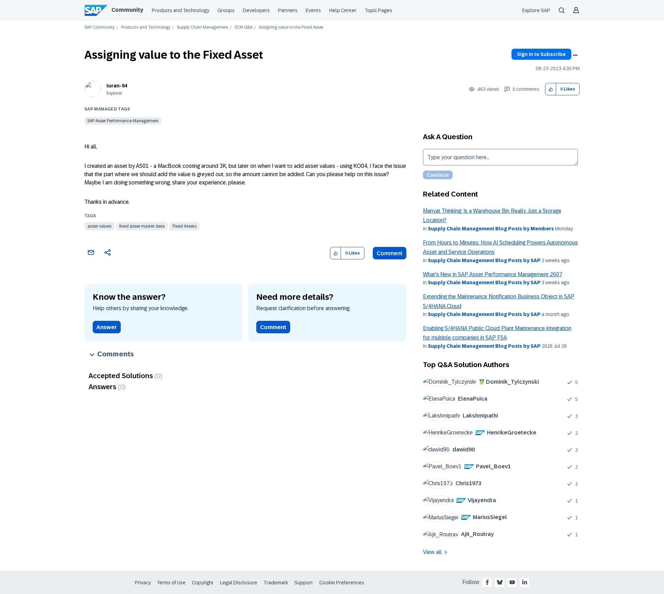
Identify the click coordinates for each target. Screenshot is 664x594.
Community (127, 10)
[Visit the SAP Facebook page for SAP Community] (487, 582)
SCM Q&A (243, 27)
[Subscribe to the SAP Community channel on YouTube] (512, 582)
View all (432, 552)
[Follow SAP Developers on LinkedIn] (524, 582)
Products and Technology (180, 10)
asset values (99, 226)
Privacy (143, 582)
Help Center (343, 10)
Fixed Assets (184, 226)
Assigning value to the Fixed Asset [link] (291, 27)
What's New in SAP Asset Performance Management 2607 (492, 274)
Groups (226, 10)
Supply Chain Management (202, 27)
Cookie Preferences (341, 582)
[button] (550, 89)
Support (303, 582)
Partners (287, 10)
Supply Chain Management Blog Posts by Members (491, 228)
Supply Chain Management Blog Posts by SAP (484, 260)
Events (313, 10)
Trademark (276, 582)
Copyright (203, 582)
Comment (390, 253)
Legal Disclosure (238, 582)
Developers (256, 10)
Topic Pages (378, 10)
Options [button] (575, 55)
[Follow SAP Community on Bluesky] (499, 582)
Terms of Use (171, 582)
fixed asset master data (142, 226)
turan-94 (117, 85)
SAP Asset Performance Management (122, 120)
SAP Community (99, 27)
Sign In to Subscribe (541, 54)
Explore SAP (536, 10)
